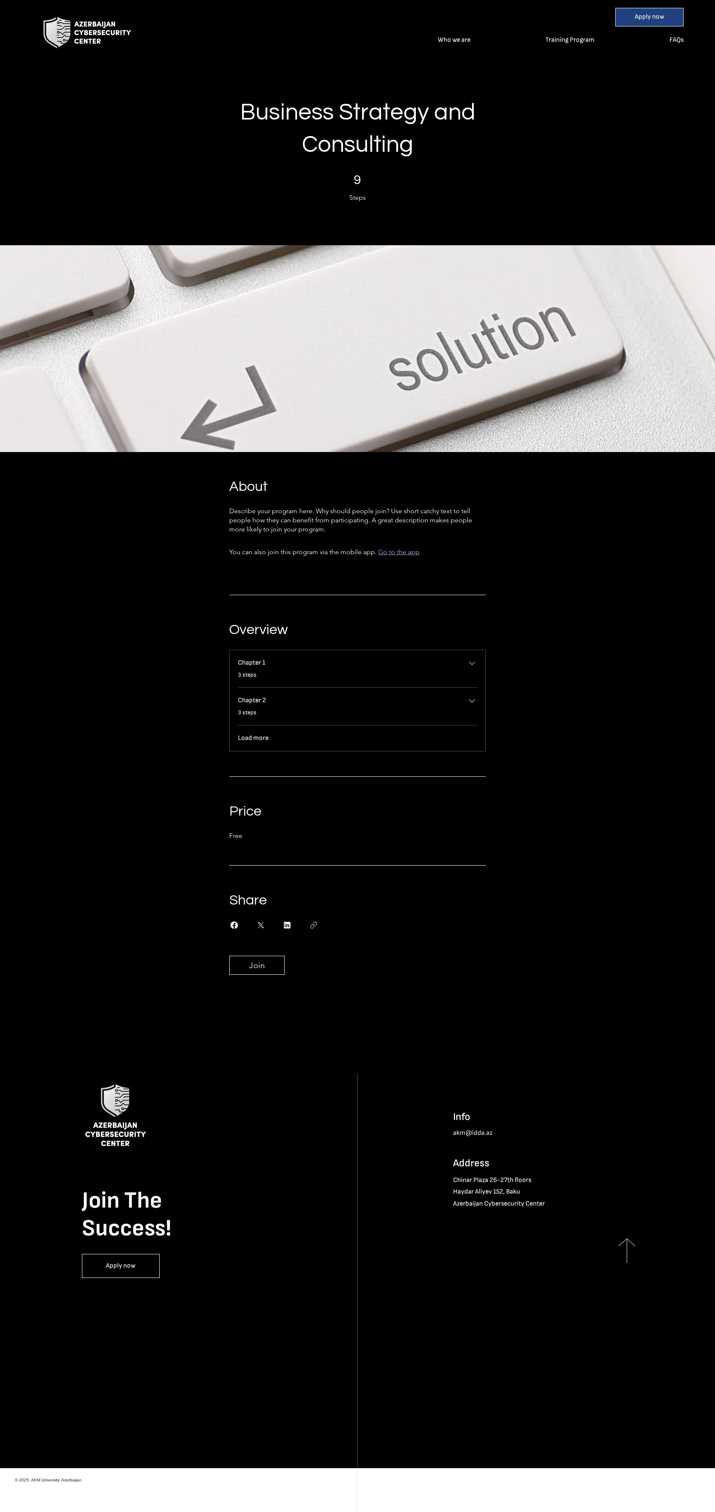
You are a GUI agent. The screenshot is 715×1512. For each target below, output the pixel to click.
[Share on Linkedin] (287, 925)
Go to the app (399, 552)
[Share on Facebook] (234, 925)
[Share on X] (261, 925)
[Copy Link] (314, 925)
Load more (253, 738)
